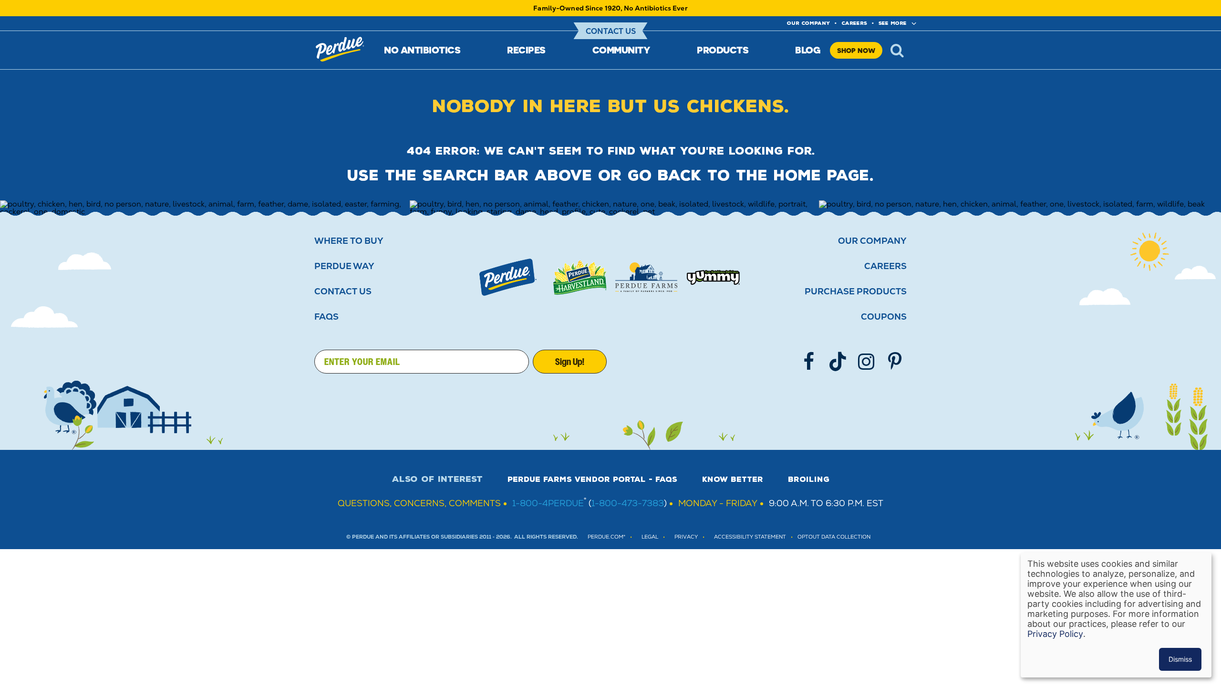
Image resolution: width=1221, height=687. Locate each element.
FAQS (326, 316)
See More (893, 23)
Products (722, 50)
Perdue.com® (606, 537)
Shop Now (856, 50)
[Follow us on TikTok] (837, 362)
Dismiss (1180, 659)
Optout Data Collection (833, 537)
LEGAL (650, 537)
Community (621, 50)
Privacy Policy (1055, 634)
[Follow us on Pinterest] (895, 362)
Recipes (526, 50)
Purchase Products (856, 291)
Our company (808, 23)
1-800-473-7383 (627, 503)
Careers (854, 23)
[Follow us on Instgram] (866, 362)
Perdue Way (344, 266)
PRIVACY (686, 537)
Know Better (732, 479)
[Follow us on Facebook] (809, 362)
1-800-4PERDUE (548, 503)
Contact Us (611, 31)
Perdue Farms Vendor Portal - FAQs (592, 479)
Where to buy (348, 241)
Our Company (872, 241)
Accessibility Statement (750, 537)
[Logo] (508, 277)
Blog (807, 50)
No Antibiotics (422, 50)
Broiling (808, 479)
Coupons (884, 316)
